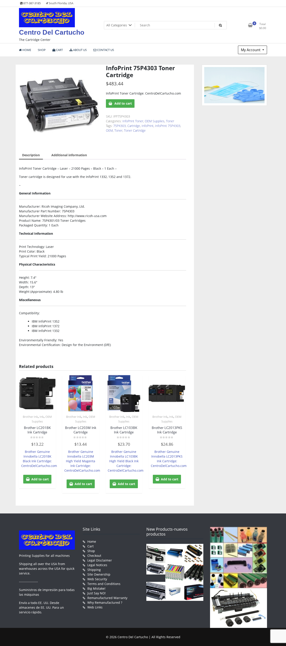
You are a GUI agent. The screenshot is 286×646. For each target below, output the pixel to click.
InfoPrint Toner (132, 121)
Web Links (95, 607)
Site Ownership (98, 574)
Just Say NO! (96, 593)
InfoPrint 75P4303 (167, 126)
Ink (42, 417)
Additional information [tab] (69, 155)
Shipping (94, 570)
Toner (170, 121)
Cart (90, 546)
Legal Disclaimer (99, 560)
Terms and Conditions (103, 584)
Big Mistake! (96, 588)
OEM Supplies (154, 121)
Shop (91, 551)
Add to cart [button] (40, 479)
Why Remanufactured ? (104, 602)
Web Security (97, 579)
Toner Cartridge (135, 130)
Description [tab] (31, 155)
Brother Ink (30, 417)
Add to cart (123, 103)
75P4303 (119, 126)
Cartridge (133, 126)
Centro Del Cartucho (51, 32)
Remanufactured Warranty (107, 598)
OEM (109, 130)
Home (91, 541)
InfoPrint (148, 126)
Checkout (94, 555)
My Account (251, 49)
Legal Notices (97, 565)
